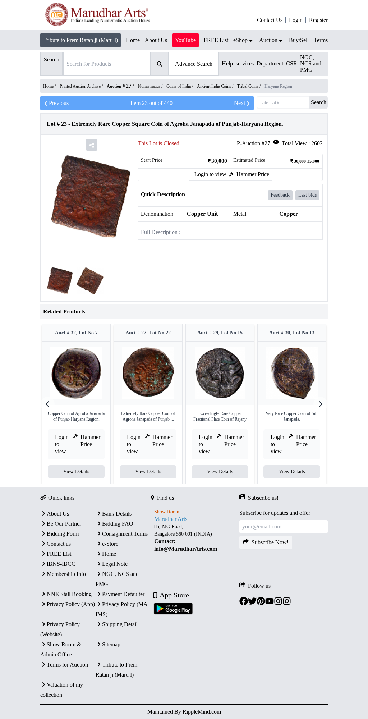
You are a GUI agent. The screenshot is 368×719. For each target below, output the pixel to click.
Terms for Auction (67, 664)
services (245, 63)
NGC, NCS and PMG (310, 63)
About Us (58, 513)
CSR (291, 63)
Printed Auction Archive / (82, 86)
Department (270, 63)
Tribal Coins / (249, 86)
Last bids (307, 195)
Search (318, 102)
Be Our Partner (64, 524)
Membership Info (66, 574)
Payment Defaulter (123, 594)
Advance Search (193, 64)
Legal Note (115, 564)
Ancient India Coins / (215, 86)
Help (227, 63)
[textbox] (195, 538)
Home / (50, 86)
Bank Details (117, 513)
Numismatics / (151, 86)
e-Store (110, 544)
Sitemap (111, 644)
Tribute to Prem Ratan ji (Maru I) (80, 40)
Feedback (280, 195)
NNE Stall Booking (69, 594)
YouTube (185, 40)
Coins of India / (180, 86)
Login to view (210, 174)
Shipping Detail (120, 624)
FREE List (59, 554)
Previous (59, 103)
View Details (76, 471)
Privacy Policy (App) (71, 604)
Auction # (119, 86)
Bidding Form (63, 534)
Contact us (59, 544)
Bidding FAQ (117, 524)
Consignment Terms (125, 534)
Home (109, 554)
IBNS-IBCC (61, 564)
